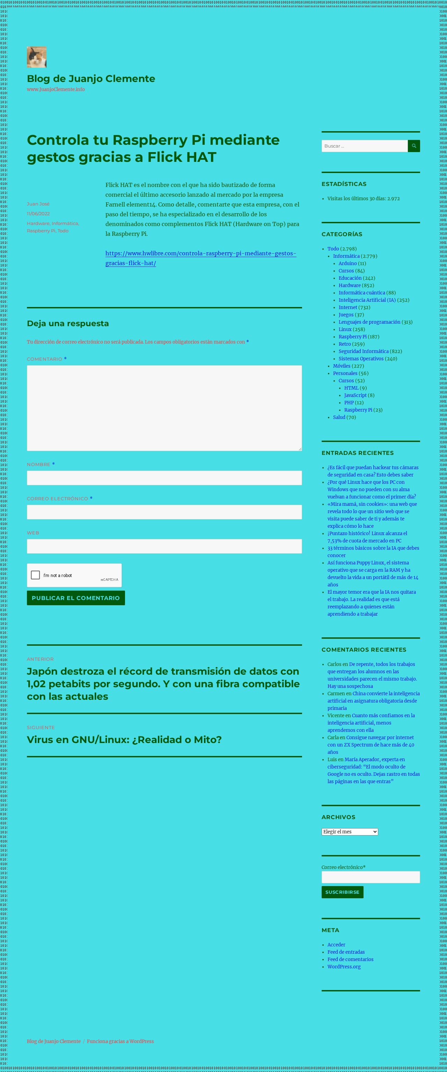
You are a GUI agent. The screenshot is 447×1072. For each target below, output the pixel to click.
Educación (350, 278)
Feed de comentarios (351, 959)
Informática (65, 223)
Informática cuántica (362, 293)
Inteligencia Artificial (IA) (367, 300)
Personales (345, 373)
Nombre (41, 464)
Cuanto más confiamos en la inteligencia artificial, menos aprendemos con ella (371, 723)
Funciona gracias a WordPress (120, 1041)
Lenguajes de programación (370, 322)
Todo (63, 230)
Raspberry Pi (41, 230)
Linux (345, 329)
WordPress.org (344, 967)
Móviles (342, 366)
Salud (339, 417)
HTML (351, 388)
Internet (348, 307)
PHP (349, 403)
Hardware (38, 223)
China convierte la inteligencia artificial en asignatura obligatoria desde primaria (374, 701)
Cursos (346, 271)
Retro (345, 344)
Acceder (336, 945)
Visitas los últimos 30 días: (357, 199)
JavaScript (355, 395)
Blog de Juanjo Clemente (91, 78)
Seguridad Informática (364, 351)
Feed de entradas (346, 952)
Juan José (38, 204)
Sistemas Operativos (361, 359)
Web (33, 532)
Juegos (346, 315)
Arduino (348, 264)
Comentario (47, 359)
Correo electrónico (60, 499)
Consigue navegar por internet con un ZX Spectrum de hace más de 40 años (371, 745)
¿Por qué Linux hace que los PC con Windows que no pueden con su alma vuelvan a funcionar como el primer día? (372, 489)
